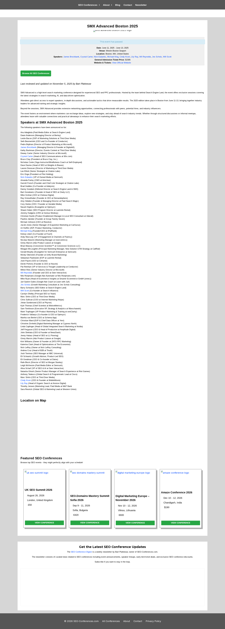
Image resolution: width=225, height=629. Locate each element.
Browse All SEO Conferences (35, 73)
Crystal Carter (86, 57)
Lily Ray (134, 57)
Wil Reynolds (145, 57)
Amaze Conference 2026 (176, 492)
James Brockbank (71, 57)
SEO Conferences (87, 5)
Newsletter (141, 5)
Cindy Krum (125, 57)
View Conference (44, 523)
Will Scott (167, 57)
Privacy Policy (153, 621)
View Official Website (121, 63)
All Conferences (111, 621)
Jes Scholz (157, 57)
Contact (128, 5)
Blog (117, 5)
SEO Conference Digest (81, 552)
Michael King (112, 57)
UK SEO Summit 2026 (38, 489)
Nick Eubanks (100, 57)
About (106, 5)
